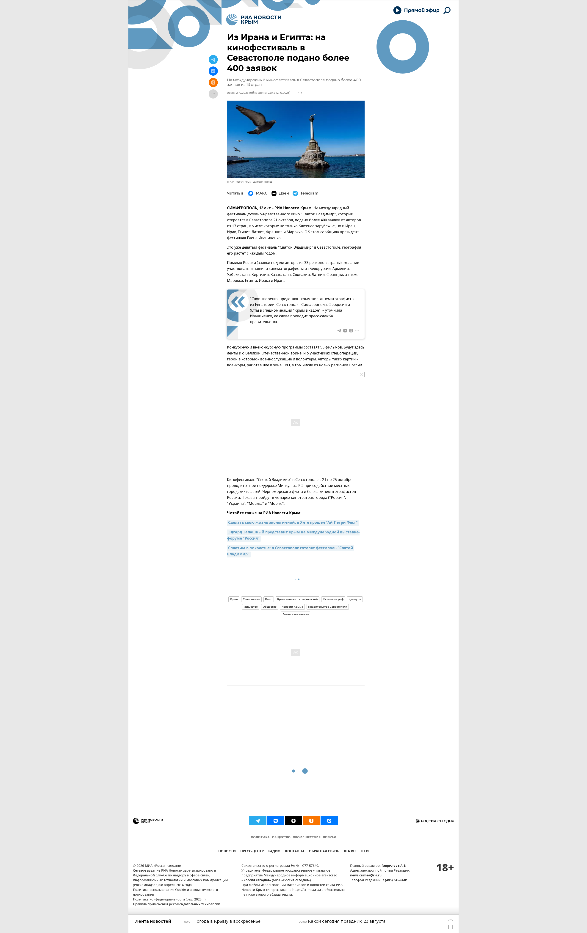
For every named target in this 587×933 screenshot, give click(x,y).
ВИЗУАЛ (329, 837)
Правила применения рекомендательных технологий (176, 904)
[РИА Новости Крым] (253, 19)
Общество (270, 606)
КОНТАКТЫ (294, 851)
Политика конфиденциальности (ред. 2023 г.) (169, 899)
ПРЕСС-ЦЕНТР (252, 851)
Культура (355, 599)
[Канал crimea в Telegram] (257, 820)
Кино (268, 599)
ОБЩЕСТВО (281, 837)
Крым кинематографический (297, 599)
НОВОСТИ (227, 851)
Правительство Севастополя (327, 606)
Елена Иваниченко (295, 614)
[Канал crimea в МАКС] (329, 820)
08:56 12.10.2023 (238, 92)
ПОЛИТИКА (260, 837)
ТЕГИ (364, 851)
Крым (234, 599)
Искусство (251, 606)
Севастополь (251, 599)
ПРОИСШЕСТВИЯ (307, 837)
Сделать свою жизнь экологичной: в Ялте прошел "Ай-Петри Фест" (293, 523)
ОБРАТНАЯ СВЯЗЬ (324, 851)
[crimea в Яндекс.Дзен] (293, 820)
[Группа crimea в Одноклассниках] (311, 820)
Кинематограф (333, 599)
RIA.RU (350, 851)
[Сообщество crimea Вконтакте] (275, 820)
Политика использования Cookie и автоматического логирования (175, 892)
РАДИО (274, 851)
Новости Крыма (292, 606)
